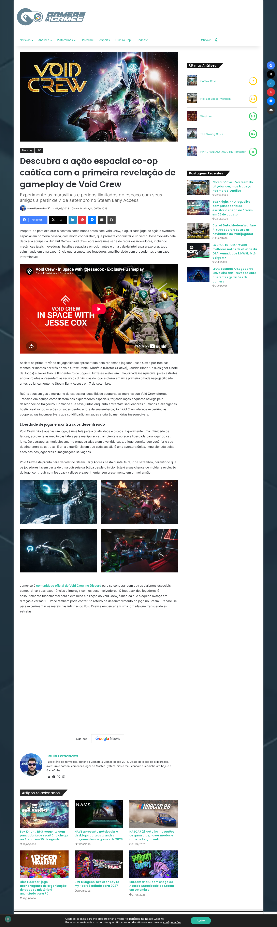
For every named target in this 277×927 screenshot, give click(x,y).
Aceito (201, 921)
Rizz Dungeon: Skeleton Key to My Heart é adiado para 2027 (97, 884)
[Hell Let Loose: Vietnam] (192, 98)
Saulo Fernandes (37, 208)
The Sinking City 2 (211, 134)
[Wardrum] (192, 116)
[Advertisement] (180, 13)
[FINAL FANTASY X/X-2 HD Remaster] (192, 151)
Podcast (142, 40)
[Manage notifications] (8, 919)
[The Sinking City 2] (192, 134)
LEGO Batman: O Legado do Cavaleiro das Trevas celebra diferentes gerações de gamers (234, 275)
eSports (104, 40)
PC (39, 150)
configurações (172, 922)
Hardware (87, 40)
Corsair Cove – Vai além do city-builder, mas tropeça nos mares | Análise (233, 186)
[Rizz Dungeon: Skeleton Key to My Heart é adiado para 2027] (99, 864)
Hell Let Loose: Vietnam (215, 98)
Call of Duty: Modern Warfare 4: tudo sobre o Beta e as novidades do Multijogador (234, 229)
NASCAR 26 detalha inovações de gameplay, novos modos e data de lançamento (151, 835)
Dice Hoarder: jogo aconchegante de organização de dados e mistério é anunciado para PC (43, 888)
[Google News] (107, 738)
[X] (58, 776)
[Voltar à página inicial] (51, 17)
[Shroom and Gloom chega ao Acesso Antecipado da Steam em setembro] (153, 864)
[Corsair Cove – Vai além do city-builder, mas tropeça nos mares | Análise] (198, 187)
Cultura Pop (123, 40)
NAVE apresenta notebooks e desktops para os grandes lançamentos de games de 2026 (99, 835)
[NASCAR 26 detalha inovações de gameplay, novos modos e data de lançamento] (153, 814)
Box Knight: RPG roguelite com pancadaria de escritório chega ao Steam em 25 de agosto (44, 835)
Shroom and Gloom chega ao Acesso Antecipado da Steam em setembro (151, 886)
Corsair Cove (208, 81)
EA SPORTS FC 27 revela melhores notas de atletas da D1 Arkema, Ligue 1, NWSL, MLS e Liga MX (235, 251)
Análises (43, 40)
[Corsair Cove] (192, 81)
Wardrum (206, 116)
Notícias (25, 40)
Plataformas (65, 40)
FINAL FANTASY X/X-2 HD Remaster (223, 151)
